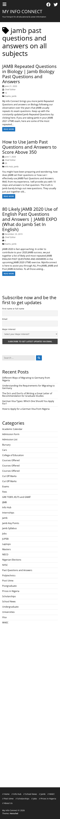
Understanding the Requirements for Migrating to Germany (28, 387)
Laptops (6, 544)
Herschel (14, 813)
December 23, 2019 (13, 234)
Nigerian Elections (11, 559)
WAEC (5, 622)
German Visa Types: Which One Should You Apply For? (28, 402)
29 (6, 163)
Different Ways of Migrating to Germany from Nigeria (26, 379)
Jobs (4, 533)
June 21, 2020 (11, 86)
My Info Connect (22, 11)
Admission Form (10, 434)
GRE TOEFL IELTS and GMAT (16, 497)
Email (4, 319)
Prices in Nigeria (10, 591)
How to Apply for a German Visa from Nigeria (26, 408)
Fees (4, 491)
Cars (4, 449)
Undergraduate (10, 606)
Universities (8, 612)
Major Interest (8, 329)
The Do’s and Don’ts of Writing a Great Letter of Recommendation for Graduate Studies (27, 394)
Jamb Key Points (10, 523)
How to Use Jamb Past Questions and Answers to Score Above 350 (29, 147)
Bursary (6, 444)
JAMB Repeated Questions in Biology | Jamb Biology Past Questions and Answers (29, 73)
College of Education (13, 455)
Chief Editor (10, 89)
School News (9, 601)
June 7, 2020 (10, 156)
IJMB (4, 502)
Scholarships (9, 596)
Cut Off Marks (9, 476)
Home (6, 794)
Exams (8, 96)
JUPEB (5, 538)
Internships (8, 512)
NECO (5, 554)
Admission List (9, 439)
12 (6, 92)
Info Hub (9, 166)
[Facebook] (48, 4)
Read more (9, 129)
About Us (8, 803)
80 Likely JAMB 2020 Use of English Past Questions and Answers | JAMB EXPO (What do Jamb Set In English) (30, 219)
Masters (6, 549)
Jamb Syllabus (9, 528)
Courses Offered (11, 460)
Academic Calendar (12, 429)
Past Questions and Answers (17, 570)
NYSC (5, 564)
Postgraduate (9, 585)
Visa (4, 617)
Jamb (14, 96)
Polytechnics (8, 575)
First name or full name (13, 308)
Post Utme (7, 580)
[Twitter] (56, 4)
